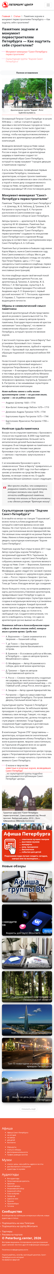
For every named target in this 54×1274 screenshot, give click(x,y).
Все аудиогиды (13, 1178)
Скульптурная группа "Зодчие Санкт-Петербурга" (24, 60)
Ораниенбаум (13, 1203)
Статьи (17, 16)
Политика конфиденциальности (15, 1249)
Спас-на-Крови (13, 1193)
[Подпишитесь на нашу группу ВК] (40, 5)
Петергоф (11, 1196)
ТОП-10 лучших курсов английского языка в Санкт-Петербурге (26, 965)
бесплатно (11, 1142)
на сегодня (11, 1135)
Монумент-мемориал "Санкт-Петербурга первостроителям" (26, 53)
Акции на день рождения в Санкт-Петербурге (31, 1098)
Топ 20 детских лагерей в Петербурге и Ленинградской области (28, 998)
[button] (50, 788)
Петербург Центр (20, 4)
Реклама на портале (12, 1234)
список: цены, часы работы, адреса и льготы (25, 1164)
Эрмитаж (11, 1183)
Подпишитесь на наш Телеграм (18, 1223)
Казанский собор (14, 1191)
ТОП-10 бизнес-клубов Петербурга (31, 1033)
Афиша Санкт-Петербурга (17, 1132)
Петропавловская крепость (18, 1181)
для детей (11, 1140)
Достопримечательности (17, 1152)
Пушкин (10, 1201)
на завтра (11, 1137)
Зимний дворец (13, 1186)
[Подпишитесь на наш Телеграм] (37, 5)
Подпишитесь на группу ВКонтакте (20, 1226)
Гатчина (10, 1206)
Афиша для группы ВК (38, 899)
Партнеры (7, 1231)
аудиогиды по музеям (16, 1169)
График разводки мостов (17, 1154)
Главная (6, 16)
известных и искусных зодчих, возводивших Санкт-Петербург (28, 769)
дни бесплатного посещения (19, 1166)
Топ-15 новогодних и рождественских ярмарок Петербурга (29, 1065)
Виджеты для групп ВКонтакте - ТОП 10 (28, 933)
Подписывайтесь (9, 1255)
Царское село (12, 1198)
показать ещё (29, 1109)
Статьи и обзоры (14, 1149)
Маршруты (11, 1147)
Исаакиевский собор (15, 1188)
